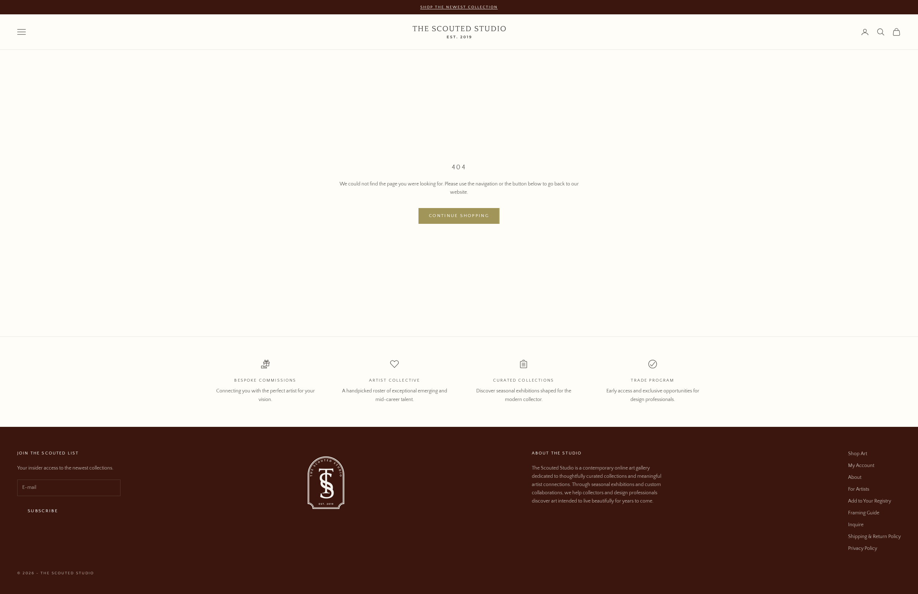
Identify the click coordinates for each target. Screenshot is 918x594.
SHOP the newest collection (458, 7)
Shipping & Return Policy (874, 536)
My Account (861, 465)
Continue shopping (459, 215)
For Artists (858, 489)
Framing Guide (863, 513)
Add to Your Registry (869, 501)
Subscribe (43, 510)
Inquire (855, 525)
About (854, 477)
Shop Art (857, 454)
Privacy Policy (862, 548)
